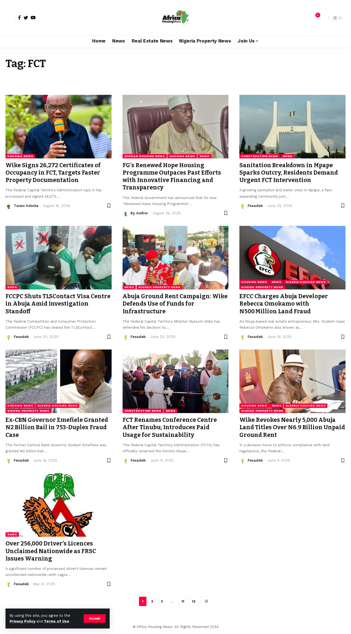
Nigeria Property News (159, 287)
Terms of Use (56, 621)
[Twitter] (25, 17)
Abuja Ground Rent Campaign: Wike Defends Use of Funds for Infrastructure (175, 304)
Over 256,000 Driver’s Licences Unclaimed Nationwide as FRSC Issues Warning (50, 551)
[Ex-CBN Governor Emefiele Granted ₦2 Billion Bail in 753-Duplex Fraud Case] (58, 381)
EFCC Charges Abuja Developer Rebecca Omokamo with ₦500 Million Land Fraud (283, 304)
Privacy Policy (22, 621)
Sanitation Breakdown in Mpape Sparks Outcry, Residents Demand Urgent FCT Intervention (288, 173)
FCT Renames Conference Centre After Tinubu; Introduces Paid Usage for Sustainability (170, 427)
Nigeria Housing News (305, 281)
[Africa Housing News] (175, 18)
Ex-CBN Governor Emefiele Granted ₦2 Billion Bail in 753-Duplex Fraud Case (56, 427)
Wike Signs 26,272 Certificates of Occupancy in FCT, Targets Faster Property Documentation (53, 173)
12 (194, 601)
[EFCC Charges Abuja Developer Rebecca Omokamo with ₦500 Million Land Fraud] (292, 257)
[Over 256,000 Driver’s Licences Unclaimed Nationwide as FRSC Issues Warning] (58, 505)
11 (183, 601)
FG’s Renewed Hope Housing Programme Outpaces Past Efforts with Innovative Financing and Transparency (172, 176)
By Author (139, 213)
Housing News (20, 156)
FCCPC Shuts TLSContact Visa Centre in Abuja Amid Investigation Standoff (58, 304)
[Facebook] (19, 17)
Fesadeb (255, 206)
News (204, 156)
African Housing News (144, 156)
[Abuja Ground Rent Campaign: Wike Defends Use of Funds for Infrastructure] (176, 257)
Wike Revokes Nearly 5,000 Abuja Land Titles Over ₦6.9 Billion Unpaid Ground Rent (292, 427)
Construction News (259, 156)
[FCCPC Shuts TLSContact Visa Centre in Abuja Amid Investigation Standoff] (58, 257)
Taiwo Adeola (26, 206)
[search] (323, 18)
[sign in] (10, 17)
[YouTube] (33, 17)
